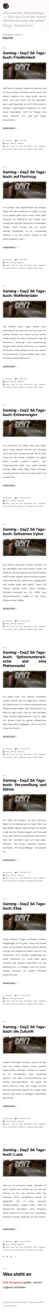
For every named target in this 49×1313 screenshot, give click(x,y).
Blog (6, 25)
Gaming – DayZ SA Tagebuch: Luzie (24, 1152)
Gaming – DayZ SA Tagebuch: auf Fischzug (24, 174)
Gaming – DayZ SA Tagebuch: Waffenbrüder (24, 293)
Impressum (23, 25)
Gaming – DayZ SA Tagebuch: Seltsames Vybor (24, 531)
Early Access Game (10, 149)
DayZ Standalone (25, 146)
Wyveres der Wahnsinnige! (23, 12)
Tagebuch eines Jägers (34, 149)
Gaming (13, 143)
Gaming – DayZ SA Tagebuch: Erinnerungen (24, 412)
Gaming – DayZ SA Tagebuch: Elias (24, 906)
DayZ (7, 143)
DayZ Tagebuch (40, 146)
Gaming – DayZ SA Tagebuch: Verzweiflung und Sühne (24, 784)
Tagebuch (20, 143)
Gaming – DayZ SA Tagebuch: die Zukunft (24, 1029)
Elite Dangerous (12, 1282)
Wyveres (9, 140)
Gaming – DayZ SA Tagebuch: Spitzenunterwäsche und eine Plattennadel (24, 659)
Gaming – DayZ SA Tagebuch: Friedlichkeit (24, 55)
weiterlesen (9, 127)
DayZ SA (14, 146)
